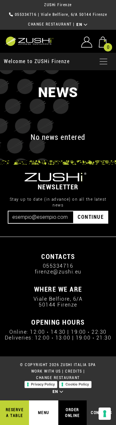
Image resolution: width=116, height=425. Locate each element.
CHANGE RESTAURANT (50, 24)
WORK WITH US (46, 371)
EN (80, 24)
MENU (43, 412)
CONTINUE (91, 217)
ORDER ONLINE (72, 413)
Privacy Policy (43, 384)
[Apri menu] (103, 61)
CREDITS (73, 371)
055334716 (26, 14)
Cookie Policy (77, 384)
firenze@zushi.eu (58, 272)
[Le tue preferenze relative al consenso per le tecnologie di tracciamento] (105, 414)
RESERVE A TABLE (15, 413)
